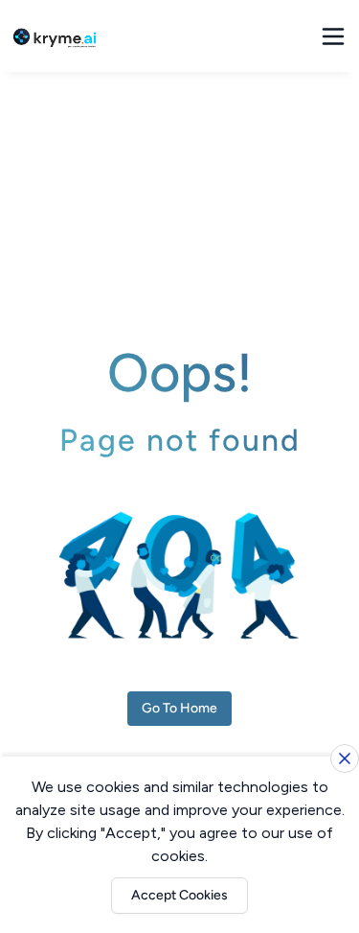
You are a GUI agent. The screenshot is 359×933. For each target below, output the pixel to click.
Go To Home (179, 708)
